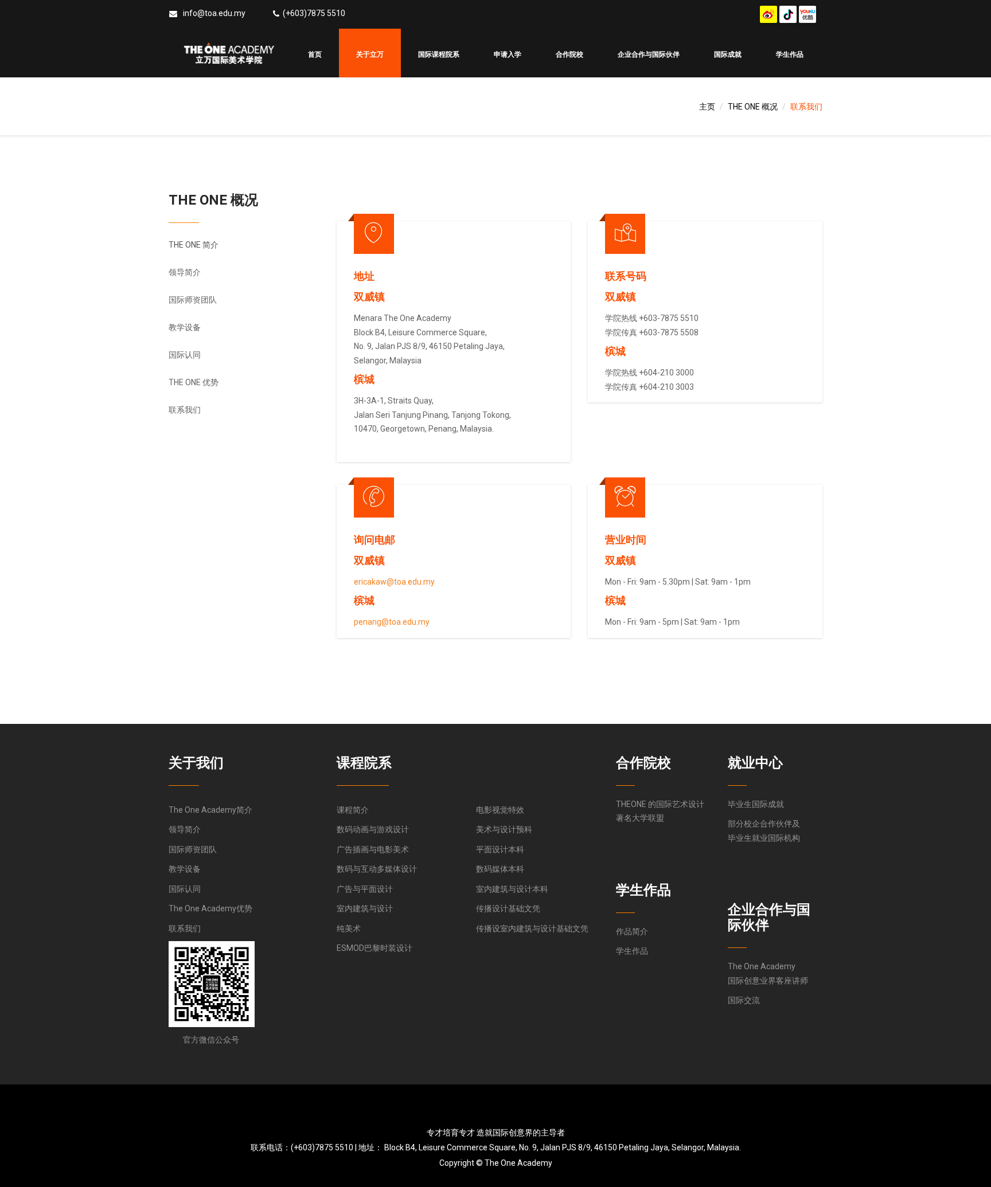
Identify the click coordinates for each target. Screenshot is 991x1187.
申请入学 (507, 54)
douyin (788, 14)
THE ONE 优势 (194, 382)
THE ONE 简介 (194, 244)
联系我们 (185, 409)
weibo (768, 14)
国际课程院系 (438, 54)
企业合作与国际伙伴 (649, 54)
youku (807, 14)
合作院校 (569, 54)
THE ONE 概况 (753, 106)
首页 (315, 54)
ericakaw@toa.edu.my (394, 581)
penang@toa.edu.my (392, 621)
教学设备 (185, 327)
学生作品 (789, 54)
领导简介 (185, 272)
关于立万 (370, 54)
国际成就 (728, 54)
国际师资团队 (193, 299)
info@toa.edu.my (214, 13)
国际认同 (185, 354)
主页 (707, 106)
